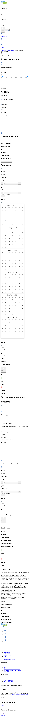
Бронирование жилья (9, 659)
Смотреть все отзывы (6, 161)
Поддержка (7, 653)
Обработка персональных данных (12, 670)
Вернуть (3, 713)
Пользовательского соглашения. (20, 694)
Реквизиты (6, 671)
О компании (7, 667)
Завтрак (3, 437)
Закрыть (3, 715)
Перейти (3, 705)
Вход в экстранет (8, 680)
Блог (5, 656)
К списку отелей (6, 50)
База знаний (7, 652)
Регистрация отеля (8, 681)
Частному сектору (8, 683)
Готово (2, 196)
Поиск (12, 50)
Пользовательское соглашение (12, 669)
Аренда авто (7, 657)
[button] (2, 75)
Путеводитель (7, 655)
